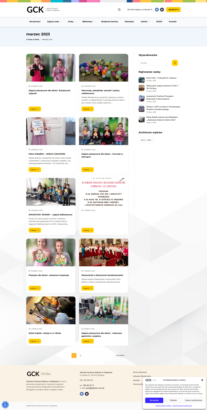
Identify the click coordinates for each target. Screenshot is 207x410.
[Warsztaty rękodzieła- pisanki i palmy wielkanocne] (103, 68)
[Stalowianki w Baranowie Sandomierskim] (103, 252)
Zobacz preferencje (193, 400)
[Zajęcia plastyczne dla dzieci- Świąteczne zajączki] (50, 68)
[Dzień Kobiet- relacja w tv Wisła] (50, 310)
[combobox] (155, 63)
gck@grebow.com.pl (95, 388)
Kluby (70, 21)
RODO (159, 21)
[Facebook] (157, 10)
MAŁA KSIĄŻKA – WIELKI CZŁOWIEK (47, 154)
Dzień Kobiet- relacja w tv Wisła (45, 333)
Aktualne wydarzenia (142, 376)
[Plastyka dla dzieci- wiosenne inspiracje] (50, 252)
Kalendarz (129, 21)
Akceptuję (154, 400)
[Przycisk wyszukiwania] (175, 63)
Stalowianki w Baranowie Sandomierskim (102, 275)
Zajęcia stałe (53, 21)
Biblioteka (87, 21)
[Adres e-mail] (162, 10)
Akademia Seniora (109, 21)
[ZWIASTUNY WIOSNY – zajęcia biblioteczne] (50, 192)
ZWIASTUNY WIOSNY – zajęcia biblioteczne (50, 215)
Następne (120, 355)
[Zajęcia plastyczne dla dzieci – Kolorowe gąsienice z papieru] (103, 310)
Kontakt (173, 21)
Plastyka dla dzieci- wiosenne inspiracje (49, 275)
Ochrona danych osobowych (182, 406)
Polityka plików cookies (163, 406)
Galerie (144, 21)
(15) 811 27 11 (173, 10)
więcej (35, 109)
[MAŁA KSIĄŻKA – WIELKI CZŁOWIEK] (50, 131)
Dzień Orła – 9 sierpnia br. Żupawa (161, 78)
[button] (202, 380)
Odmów (173, 400)
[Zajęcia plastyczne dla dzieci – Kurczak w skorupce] (103, 131)
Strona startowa (140, 372)
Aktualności (34, 21)
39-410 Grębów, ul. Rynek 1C (139, 9)
